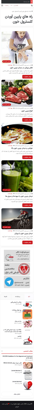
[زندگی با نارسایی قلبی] (27, 304)
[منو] (2, 6)
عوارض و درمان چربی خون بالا (22, 148)
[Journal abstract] (28, 386)
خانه (30, 11)
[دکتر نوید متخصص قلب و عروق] (11, 5)
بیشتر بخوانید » (27, 77)
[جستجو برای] (32, 6)
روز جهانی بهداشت (16, 310)
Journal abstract (17, 382)
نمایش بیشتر (17, 394)
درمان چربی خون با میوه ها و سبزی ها (19, 196)
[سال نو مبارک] (27, 324)
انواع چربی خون (27, 111)
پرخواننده (17, 297)
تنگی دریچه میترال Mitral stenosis (13, 363)
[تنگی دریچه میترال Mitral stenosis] (28, 365)
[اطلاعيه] (27, 340)
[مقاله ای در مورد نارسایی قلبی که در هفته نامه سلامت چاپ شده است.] (27, 330)
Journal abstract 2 (16, 371)
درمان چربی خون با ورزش (23, 233)
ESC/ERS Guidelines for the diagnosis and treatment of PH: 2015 (18, 357)
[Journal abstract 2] (28, 375)
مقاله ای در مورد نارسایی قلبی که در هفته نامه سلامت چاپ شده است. (12, 331)
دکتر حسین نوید (27, 65)
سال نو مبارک (18, 321)
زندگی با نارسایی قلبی (16, 302)
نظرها (5, 297)
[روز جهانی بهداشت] (27, 314)
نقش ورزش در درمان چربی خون (21, 67)
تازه (29, 297)
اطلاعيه (19, 336)
